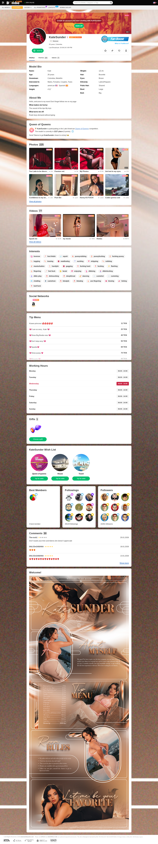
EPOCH (43, 836)
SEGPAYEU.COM (52, 836)
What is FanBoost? (122, 43)
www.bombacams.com (27, 836)
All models (6, 7)
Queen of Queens (82, 129)
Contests (51, 7)
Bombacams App (65, 7)
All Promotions (39, 7)
